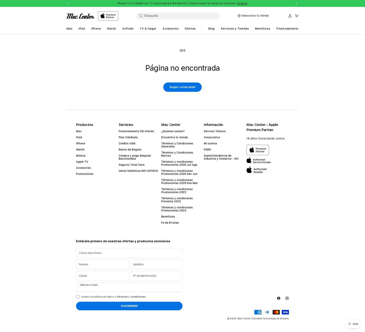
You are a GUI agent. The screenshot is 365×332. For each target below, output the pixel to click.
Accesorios (83, 167)
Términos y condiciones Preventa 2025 (177, 200)
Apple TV (82, 161)
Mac (79, 131)
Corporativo (212, 137)
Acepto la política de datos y (113, 296)
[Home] (80, 16)
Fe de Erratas (170, 222)
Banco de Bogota (130, 149)
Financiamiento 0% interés (136, 131)
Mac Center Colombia (250, 318)
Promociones (84, 173)
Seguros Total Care (131, 164)
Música (81, 155)
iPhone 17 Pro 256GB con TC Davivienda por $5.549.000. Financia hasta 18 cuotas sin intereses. (182, 3)
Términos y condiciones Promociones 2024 (177, 209)
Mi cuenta (210, 143)
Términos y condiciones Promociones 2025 (177, 191)
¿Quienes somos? (173, 131)
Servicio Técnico (215, 131)
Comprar (242, 3)
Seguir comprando (182, 87)
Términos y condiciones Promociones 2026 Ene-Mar (179, 181)
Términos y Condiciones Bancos (177, 154)
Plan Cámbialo (128, 137)
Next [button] (296, 3)
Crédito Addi (127, 143)
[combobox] (178, 15)
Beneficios (168, 216)
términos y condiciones (131, 296)
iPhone (80, 143)
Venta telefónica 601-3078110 (138, 170)
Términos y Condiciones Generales (177, 145)
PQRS (207, 149)
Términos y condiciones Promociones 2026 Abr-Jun (179, 172)
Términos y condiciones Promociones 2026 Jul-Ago (179, 163)
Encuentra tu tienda (174, 137)
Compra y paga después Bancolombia (135, 157)
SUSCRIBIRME (129, 306)
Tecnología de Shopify (276, 318)
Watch (80, 149)
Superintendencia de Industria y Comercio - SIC (221, 157)
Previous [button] (68, 3)
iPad (79, 137)
